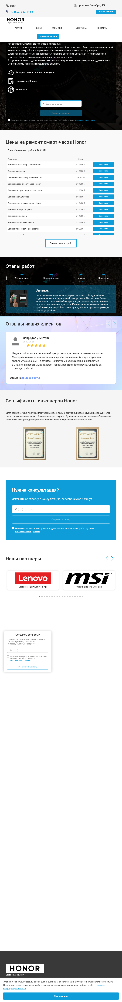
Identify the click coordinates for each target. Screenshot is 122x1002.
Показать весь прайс (61, 243)
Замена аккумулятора (18, 197)
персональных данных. (85, 120)
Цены (39, 28)
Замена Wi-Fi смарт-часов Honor (23, 229)
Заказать (103, 165)
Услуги (18, 28)
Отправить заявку (61, 113)
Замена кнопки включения (21, 222)
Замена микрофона (17, 216)
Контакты (102, 28)
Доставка (81, 28)
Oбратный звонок (48, 36)
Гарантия (57, 28)
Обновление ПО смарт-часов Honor (25, 177)
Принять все (61, 996)
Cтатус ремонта (106, 12)
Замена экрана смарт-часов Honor (24, 203)
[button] (108, 323)
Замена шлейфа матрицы (20, 209)
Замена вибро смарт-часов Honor (24, 184)
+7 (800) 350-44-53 (21, 11)
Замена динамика (16, 171)
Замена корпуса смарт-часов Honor (25, 190)
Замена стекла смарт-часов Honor (24, 164)
